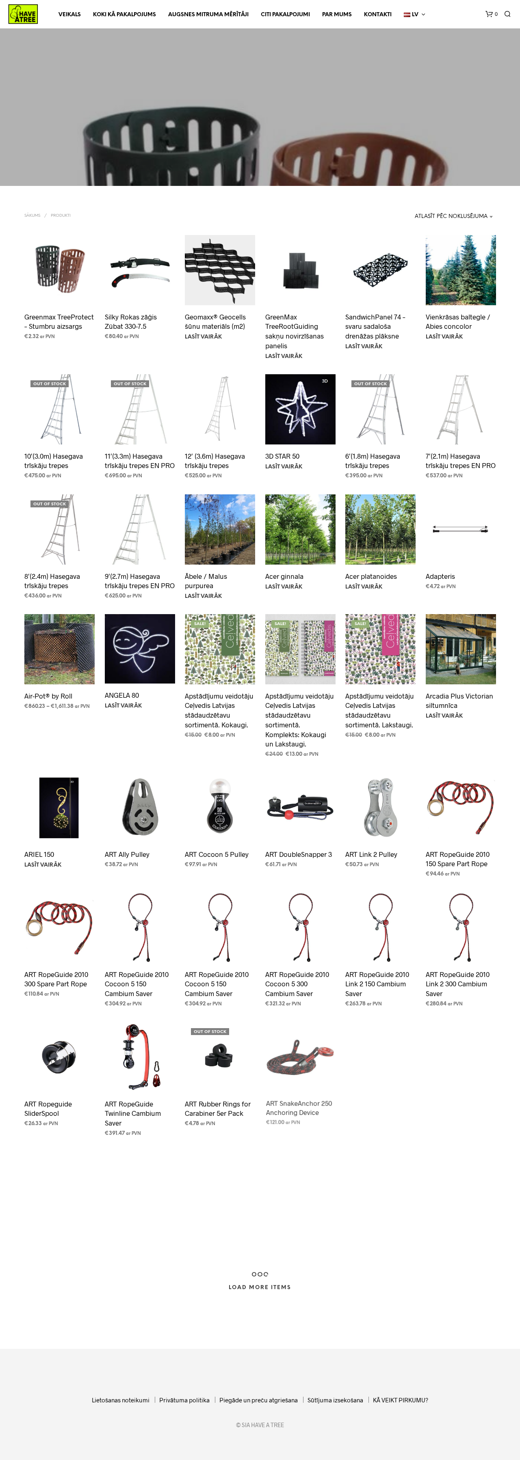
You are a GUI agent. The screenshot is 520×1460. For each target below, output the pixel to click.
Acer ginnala (284, 575)
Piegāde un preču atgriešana (258, 1400)
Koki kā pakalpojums (124, 14)
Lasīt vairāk (203, 337)
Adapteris (440, 575)
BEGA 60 (441, 1230)
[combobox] (441, 216)
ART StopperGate (50, 1233)
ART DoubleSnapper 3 (298, 854)
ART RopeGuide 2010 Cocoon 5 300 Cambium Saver (297, 983)
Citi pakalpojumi (285, 14)
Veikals (69, 14)
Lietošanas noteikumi (121, 1400)
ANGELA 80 (122, 695)
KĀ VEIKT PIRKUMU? (400, 1400)
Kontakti (378, 14)
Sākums (32, 216)
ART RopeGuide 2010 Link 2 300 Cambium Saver (458, 983)
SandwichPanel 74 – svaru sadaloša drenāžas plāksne (375, 326)
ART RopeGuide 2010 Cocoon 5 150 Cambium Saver (137, 983)
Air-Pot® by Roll (48, 695)
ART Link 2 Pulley (371, 854)
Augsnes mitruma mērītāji (208, 14)
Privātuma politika (184, 1400)
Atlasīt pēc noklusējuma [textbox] (451, 216)
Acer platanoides (371, 575)
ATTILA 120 (281, 1232)
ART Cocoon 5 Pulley (217, 854)
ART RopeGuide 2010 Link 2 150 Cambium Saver (377, 983)
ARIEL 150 (39, 854)
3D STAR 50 (282, 456)
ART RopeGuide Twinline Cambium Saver (133, 1113)
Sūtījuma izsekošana (335, 1400)
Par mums (337, 14)
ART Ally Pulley (127, 854)
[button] (491, 14)
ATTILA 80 (362, 1230)
